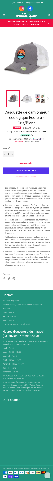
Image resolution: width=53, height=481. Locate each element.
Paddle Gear (26, 15)
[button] (26, 139)
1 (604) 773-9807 (17, 2)
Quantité (6, 148)
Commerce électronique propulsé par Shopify (33, 468)
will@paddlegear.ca (34, 2)
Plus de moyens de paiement (25, 177)
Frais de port (19, 141)
